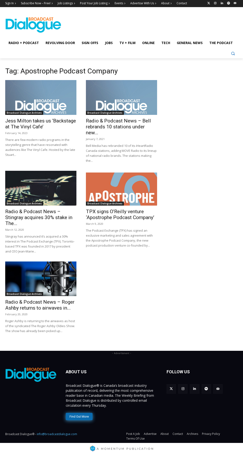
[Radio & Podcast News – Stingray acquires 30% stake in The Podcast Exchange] (40, 188)
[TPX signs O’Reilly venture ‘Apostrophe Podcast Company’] (121, 188)
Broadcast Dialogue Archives (24, 112)
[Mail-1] (235, 3)
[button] (233, 53)
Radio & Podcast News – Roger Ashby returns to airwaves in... (40, 305)
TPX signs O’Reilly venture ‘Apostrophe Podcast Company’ (120, 214)
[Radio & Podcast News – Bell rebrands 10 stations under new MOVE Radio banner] (121, 97)
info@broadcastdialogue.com (57, 434)
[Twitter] (208, 3)
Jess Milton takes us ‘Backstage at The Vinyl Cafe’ (40, 124)
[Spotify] (228, 3)
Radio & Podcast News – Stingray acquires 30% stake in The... (38, 217)
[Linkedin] (222, 3)
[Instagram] (215, 3)
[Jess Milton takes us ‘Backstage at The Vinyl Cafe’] (40, 97)
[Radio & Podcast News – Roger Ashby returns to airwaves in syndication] (40, 278)
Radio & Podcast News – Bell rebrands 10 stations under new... (118, 126)
